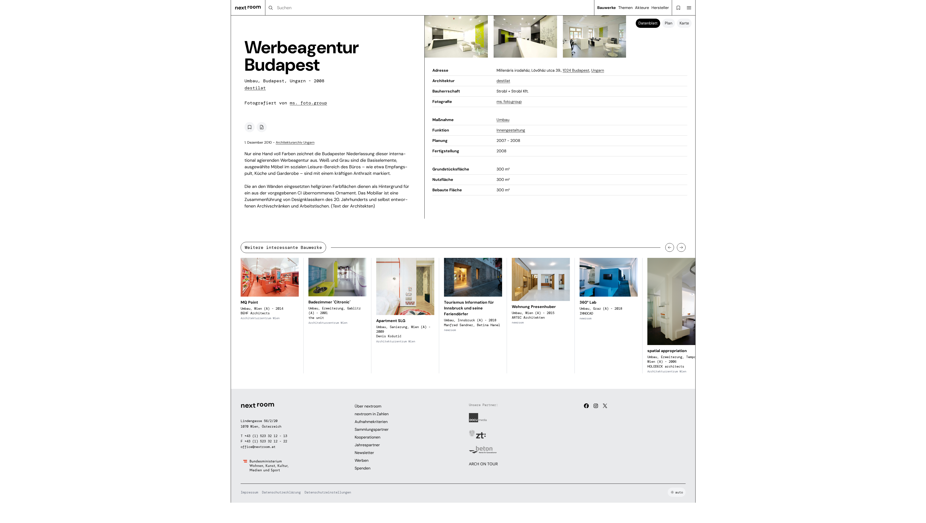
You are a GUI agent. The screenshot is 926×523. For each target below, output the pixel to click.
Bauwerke (606, 7)
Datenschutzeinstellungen (328, 492)
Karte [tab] (684, 23)
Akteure (642, 7)
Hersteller (660, 7)
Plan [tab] (668, 23)
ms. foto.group (308, 103)
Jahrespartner (367, 444)
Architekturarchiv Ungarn (295, 142)
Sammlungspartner (372, 429)
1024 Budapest (576, 70)
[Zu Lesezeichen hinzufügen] (250, 127)
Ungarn (597, 70)
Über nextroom (368, 406)
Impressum (249, 492)
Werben (361, 460)
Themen (625, 7)
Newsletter (364, 452)
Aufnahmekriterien (371, 421)
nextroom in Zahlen (372, 413)
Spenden (362, 468)
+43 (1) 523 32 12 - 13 (266, 436)
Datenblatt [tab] (648, 23)
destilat (255, 88)
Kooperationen (367, 437)
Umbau (503, 119)
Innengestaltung (511, 130)
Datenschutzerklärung (281, 492)
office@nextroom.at (258, 447)
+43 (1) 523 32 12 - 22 (266, 441)
